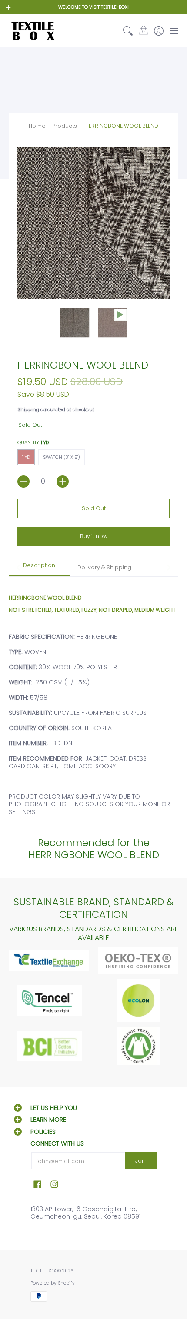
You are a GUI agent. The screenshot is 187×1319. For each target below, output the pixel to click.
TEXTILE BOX (43, 1271)
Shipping (28, 409)
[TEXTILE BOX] (33, 30)
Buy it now (93, 536)
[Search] (128, 30)
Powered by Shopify (52, 1283)
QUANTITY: (33, 442)
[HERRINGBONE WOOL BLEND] (75, 322)
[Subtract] (23, 481)
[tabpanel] (93, 700)
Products (64, 126)
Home (37, 126)
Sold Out (94, 508)
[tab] (39, 568)
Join (141, 1160)
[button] (143, 30)
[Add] (63, 481)
